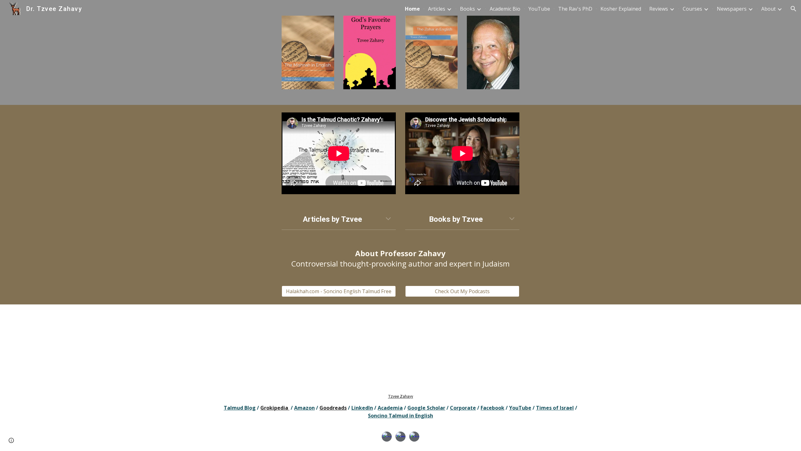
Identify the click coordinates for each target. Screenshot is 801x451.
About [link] (768, 8)
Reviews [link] (658, 8)
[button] (793, 8)
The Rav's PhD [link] (575, 8)
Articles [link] (436, 8)
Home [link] (412, 8)
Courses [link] (692, 8)
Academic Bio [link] (505, 8)
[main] (339, 219)
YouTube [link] (539, 8)
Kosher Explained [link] (620, 8)
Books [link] (467, 8)
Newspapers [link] (732, 8)
